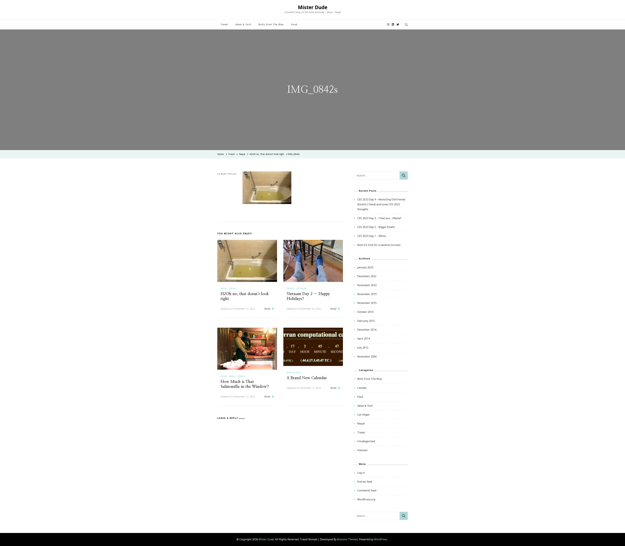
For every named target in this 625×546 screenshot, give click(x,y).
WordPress (380, 539)
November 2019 (367, 294)
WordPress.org (366, 499)
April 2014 (363, 338)
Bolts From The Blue (271, 24)
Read (267, 308)
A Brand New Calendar (307, 378)
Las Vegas (363, 414)
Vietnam (301, 288)
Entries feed (364, 481)
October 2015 (365, 312)
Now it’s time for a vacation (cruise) (378, 245)
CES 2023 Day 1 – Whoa (371, 236)
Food (294, 24)
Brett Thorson (229, 174)
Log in (361, 472)
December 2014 (366, 329)
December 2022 (366, 276)
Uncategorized (366, 441)
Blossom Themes (347, 539)
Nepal (242, 154)
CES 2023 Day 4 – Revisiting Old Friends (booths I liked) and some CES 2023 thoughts (381, 204)
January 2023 (365, 267)
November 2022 (367, 285)
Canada (361, 388)
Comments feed (366, 490)
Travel (224, 24)
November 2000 (367, 356)
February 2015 (366, 321)
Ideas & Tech (243, 24)
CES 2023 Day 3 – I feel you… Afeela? (379, 218)
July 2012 (362, 347)
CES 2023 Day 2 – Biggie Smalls (376, 227)
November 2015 (367, 303)
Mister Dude (312, 7)
